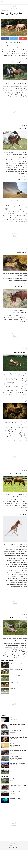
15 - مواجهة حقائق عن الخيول (16, 669)
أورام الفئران (12, 717)
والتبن (4, 503)
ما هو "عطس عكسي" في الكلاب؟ (17, 730)
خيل (11, 10)
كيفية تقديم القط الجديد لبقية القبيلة (18, 724)
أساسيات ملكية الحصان (5, 10)
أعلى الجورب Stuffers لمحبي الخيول (18, 663)
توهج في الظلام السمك (15, 798)
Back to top (14, 843)
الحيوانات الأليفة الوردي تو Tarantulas (18, 785)
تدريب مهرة (12, 769)
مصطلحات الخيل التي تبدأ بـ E (16, 676)
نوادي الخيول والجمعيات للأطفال (17, 688)
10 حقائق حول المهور (14, 682)
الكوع (20, 558)
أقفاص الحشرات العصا (15, 791)
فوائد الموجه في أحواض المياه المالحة (18, 763)
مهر (7, 86)
